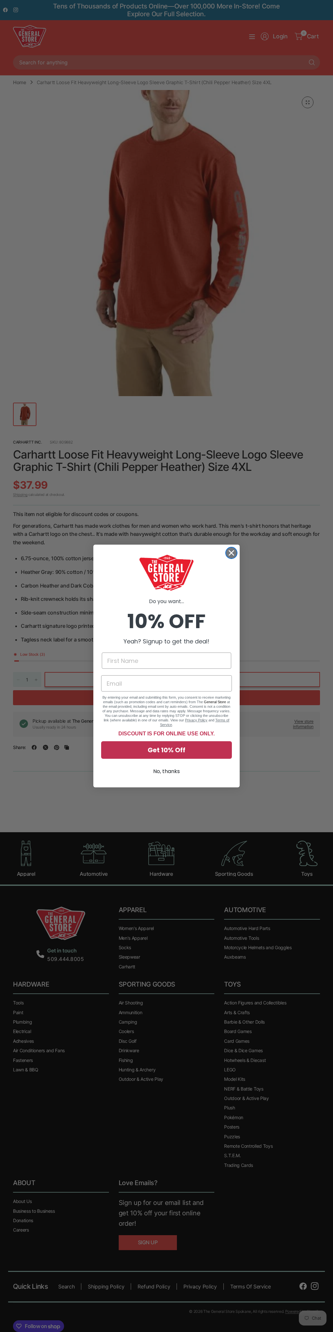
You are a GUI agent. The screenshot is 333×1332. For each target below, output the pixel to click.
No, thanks (166, 771)
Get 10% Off (166, 750)
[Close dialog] (231, 553)
